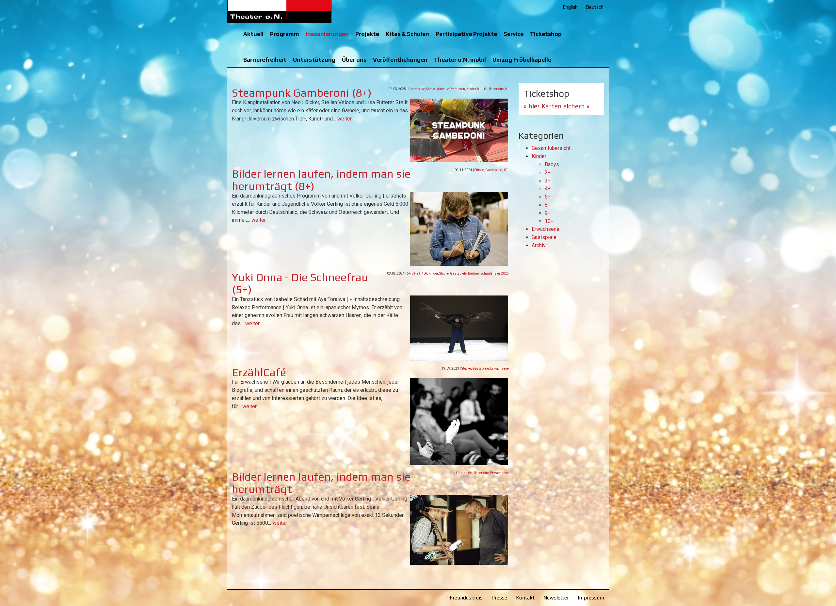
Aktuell (253, 33)
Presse (499, 598)
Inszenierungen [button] (327, 33)
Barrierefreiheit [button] (264, 59)
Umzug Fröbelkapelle (521, 59)
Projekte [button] (367, 33)
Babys (552, 164)
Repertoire (496, 89)
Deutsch (594, 7)
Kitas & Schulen (407, 33)
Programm (284, 33)
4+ (548, 188)
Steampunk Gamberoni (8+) (302, 92)
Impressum (591, 598)
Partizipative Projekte (466, 33)
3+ (548, 181)
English (570, 7)
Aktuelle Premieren (451, 89)
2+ (548, 172)
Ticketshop (546, 33)
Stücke (431, 89)
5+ (408, 273)
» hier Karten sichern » (556, 106)
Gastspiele (416, 89)
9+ (507, 89)
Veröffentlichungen (400, 59)
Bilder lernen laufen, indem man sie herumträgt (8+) (321, 179)
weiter (344, 119)
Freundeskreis (466, 598)
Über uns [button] (354, 59)
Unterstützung (314, 59)
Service (513, 33)
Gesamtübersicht (551, 148)
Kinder (471, 89)
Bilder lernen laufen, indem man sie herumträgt (321, 482)
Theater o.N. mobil (460, 59)
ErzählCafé (259, 372)
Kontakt (525, 598)
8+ (479, 89)
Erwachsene (499, 368)
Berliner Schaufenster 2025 (488, 273)
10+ (485, 89)
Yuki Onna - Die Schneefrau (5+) (300, 283)
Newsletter (556, 598)
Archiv (539, 245)
